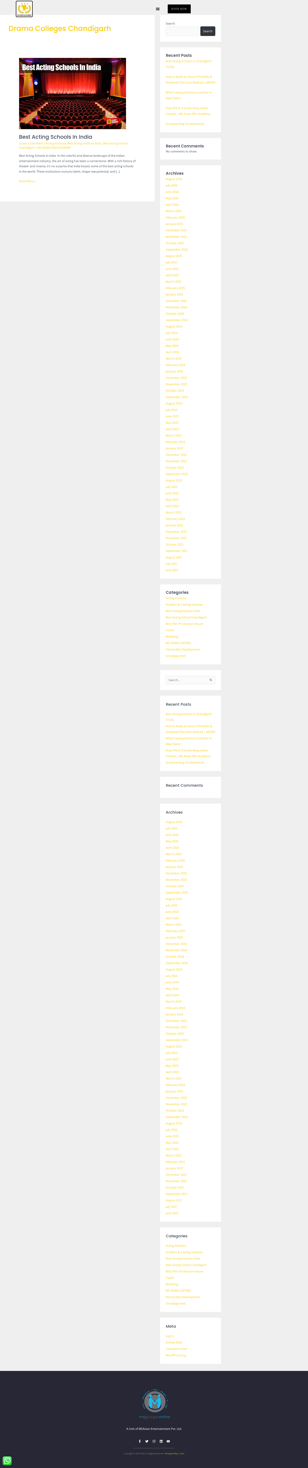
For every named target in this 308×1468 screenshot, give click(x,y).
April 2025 (172, 275)
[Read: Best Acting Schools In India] (72, 93)
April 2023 (172, 429)
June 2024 (172, 339)
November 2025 (176, 237)
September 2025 (177, 249)
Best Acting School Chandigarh (186, 617)
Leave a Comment (31, 143)
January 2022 (174, 525)
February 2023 (175, 442)
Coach (170, 630)
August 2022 (174, 480)
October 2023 (175, 391)
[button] (158, 9)
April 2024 (172, 352)
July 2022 (172, 487)
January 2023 (174, 448)
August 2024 (174, 326)
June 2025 (172, 269)
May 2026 (172, 198)
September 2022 (177, 474)
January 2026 (174, 224)
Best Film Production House (184, 624)
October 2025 (175, 243)
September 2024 (177, 320)
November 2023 (176, 384)
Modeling (172, 637)
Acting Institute (56, 143)
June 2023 (172, 416)
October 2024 (175, 314)
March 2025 (173, 282)
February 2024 (175, 365)
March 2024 (173, 358)
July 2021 (172, 564)
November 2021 (176, 538)
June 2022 (172, 493)
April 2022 (172, 506)
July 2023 (172, 410)
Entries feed (174, 1342)
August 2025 (174, 256)
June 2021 (172, 570)
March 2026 (173, 211)
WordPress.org (176, 1355)
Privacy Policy (171, 1453)
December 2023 (176, 378)
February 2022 (175, 519)
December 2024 (176, 301)
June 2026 (172, 192)
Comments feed (176, 1349)
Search (170, 23)
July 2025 (172, 262)
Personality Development (183, 649)
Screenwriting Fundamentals (185, 124)
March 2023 (173, 435)
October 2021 (175, 544)
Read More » (27, 181)
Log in (170, 1336)
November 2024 (176, 307)
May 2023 (172, 423)
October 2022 (175, 468)
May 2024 (172, 346)
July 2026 (172, 185)
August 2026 (174, 179)
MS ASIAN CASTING (178, 643)
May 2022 (172, 500)
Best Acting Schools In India (55, 137)
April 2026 (172, 205)
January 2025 (174, 294)
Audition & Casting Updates (184, 604)
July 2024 (172, 333)
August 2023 (174, 403)
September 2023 (177, 397)
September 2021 (177, 551)
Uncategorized (176, 656)
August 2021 (174, 557)
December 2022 (176, 455)
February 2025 (175, 288)
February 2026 (175, 217)
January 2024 (174, 371)
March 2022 (173, 512)
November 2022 (176, 461)
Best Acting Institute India (84, 143)
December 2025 (176, 230)
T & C (182, 1453)
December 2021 (176, 532)
